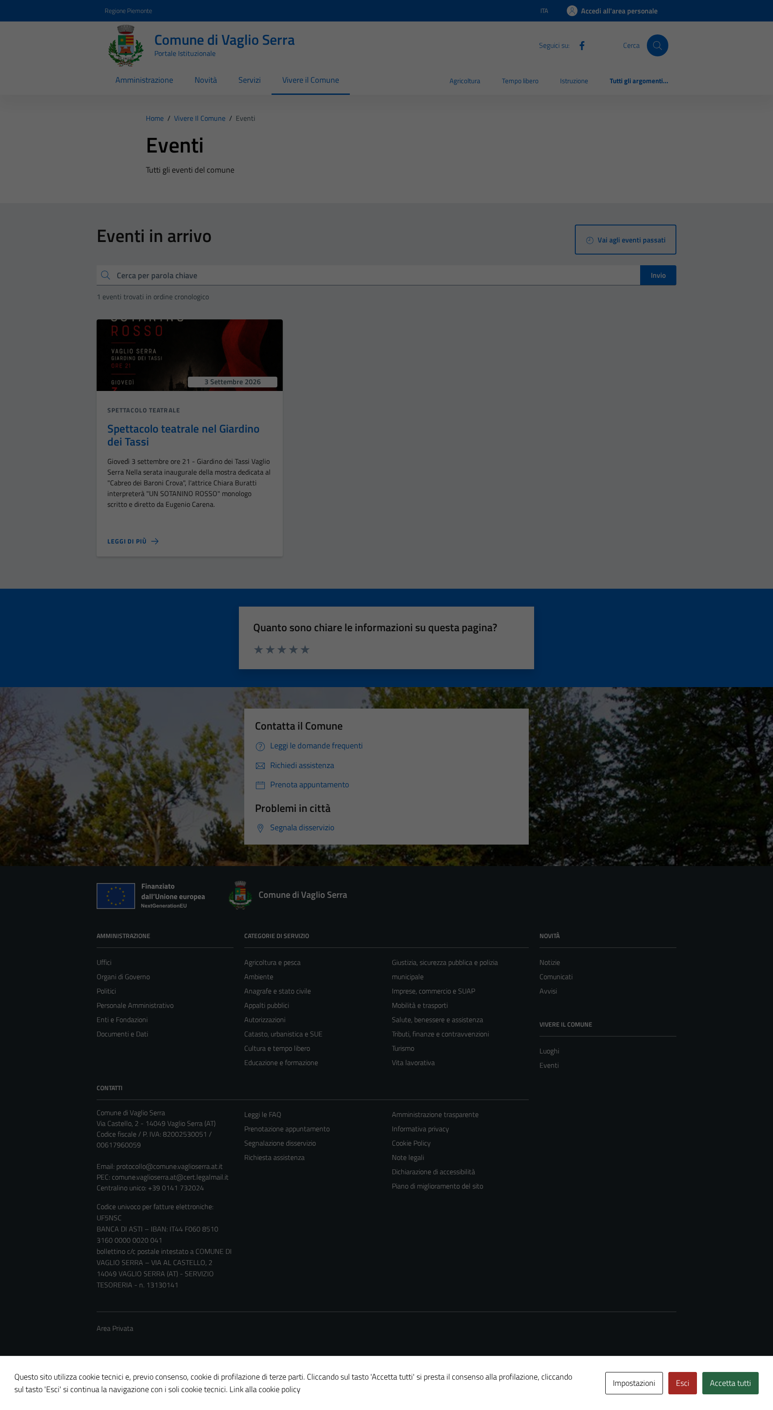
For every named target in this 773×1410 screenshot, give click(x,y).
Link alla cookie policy (265, 1389)
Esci (682, 1383)
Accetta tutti (730, 1383)
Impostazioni (634, 1383)
